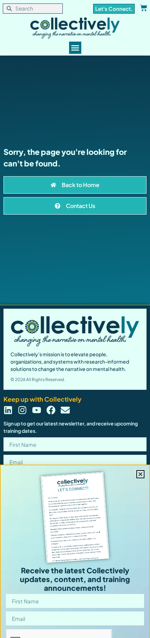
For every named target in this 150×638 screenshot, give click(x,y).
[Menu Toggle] (75, 48)
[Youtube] (36, 410)
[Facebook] (50, 410)
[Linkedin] (8, 410)
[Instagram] (22, 410)
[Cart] (143, 8)
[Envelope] (65, 410)
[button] (140, 474)
